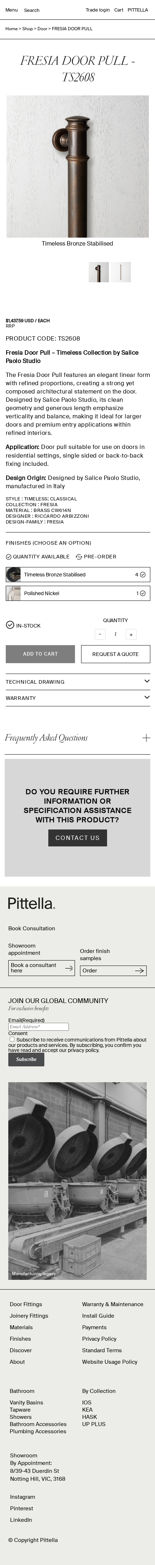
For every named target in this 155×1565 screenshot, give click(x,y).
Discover (21, 1350)
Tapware (20, 1409)
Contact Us (78, 838)
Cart (118, 10)
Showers (21, 1417)
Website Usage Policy (109, 1362)
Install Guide (98, 1315)
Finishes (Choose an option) (48, 543)
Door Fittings (26, 1304)
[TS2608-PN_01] (121, 272)
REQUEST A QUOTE (115, 654)
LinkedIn (21, 1520)
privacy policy (83, 1050)
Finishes (20, 1339)
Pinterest (21, 1508)
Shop (27, 29)
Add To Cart (40, 654)
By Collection (99, 1391)
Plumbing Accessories (38, 1431)
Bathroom (22, 1391)
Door (42, 29)
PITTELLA (138, 10)
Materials (21, 1327)
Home (11, 29)
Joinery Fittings (29, 1315)
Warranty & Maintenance (112, 1304)
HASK (89, 1417)
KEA (87, 1409)
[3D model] (99, 272)
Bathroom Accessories (38, 1424)
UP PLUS (94, 1424)
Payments (94, 1327)
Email (26, 1020)
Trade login (98, 10)
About (17, 1362)
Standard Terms (102, 1350)
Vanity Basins (26, 1402)
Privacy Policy (99, 1339)
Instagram (22, 1497)
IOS (87, 1402)
